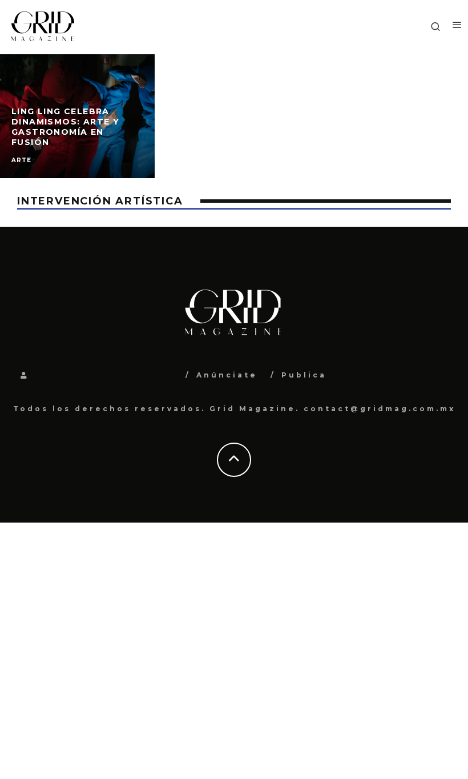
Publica (303, 375)
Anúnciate (226, 375)
